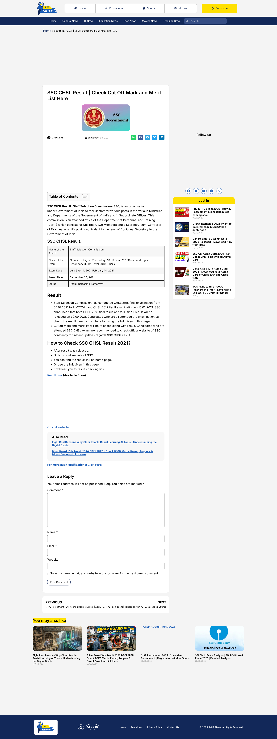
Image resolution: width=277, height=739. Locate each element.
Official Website (58, 427)
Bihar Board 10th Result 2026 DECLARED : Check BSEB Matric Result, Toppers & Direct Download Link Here (102, 453)
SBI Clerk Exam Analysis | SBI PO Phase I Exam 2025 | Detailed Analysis (219, 657)
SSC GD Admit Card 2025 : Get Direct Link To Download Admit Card (212, 256)
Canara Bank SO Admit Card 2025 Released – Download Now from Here (212, 241)
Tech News (129, 20)
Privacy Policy (154, 727)
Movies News (149, 20)
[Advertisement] (129, 57)
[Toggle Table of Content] (83, 196)
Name (52, 532)
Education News (108, 20)
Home (53, 20)
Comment (55, 490)
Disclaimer (136, 727)
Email (52, 546)
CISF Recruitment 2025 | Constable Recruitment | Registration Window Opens (165, 657)
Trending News (171, 20)
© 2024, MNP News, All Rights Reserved (221, 727)
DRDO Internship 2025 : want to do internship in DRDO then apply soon (212, 226)
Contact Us (173, 727)
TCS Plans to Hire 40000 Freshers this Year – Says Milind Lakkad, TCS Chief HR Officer (212, 289)
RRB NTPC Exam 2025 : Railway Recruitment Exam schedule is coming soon (212, 211)
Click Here (74, 464)
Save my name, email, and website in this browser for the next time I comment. (104, 573)
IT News (88, 20)
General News (70, 20)
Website (53, 559)
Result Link (54, 375)
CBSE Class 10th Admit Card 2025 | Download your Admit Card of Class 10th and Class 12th (210, 273)
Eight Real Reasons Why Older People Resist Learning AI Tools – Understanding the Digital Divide (104, 443)
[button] (133, 137)
